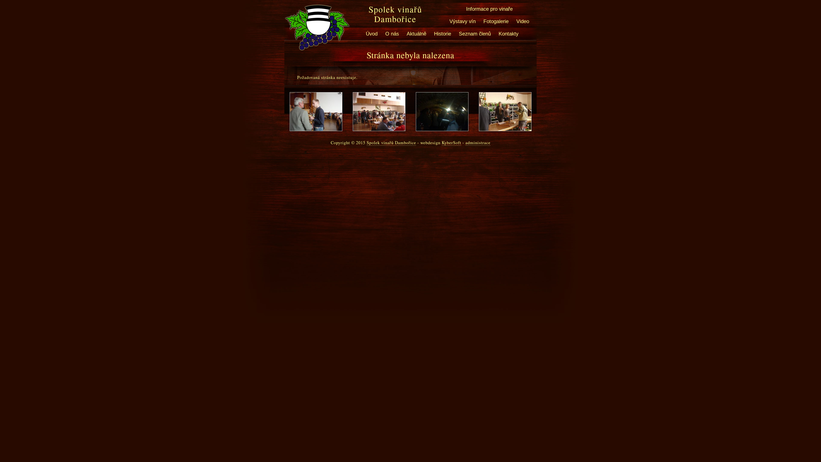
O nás (392, 34)
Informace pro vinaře (489, 9)
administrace (477, 142)
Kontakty (508, 34)
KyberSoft (451, 142)
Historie (442, 34)
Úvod (372, 34)
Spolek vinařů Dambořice (395, 14)
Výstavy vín (462, 21)
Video (522, 21)
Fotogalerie (496, 21)
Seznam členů (475, 34)
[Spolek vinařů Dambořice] (317, 47)
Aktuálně (416, 34)
